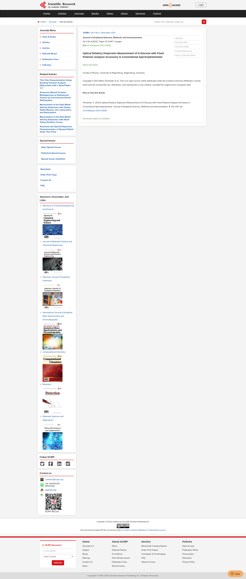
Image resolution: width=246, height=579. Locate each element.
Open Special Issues (51, 147)
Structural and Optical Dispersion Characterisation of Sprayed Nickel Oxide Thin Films (56, 129)
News (110, 13)
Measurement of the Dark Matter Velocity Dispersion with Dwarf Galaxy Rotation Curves (55, 119)
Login (201, 4)
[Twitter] (42, 463)
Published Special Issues (53, 153)
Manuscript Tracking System (154, 546)
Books (95, 13)
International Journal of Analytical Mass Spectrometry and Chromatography (57, 316)
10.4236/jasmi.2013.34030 (99, 45)
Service (145, 541)
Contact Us (45, 180)
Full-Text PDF (180, 42)
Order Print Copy (48, 175)
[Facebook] (51, 463)
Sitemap (86, 558)
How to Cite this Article (184, 55)
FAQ (42, 185)
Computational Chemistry (54, 352)
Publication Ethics (190, 550)
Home (46, 13)
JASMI (86, 32)
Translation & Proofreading (153, 554)
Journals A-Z (88, 546)
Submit (157, 13)
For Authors (117, 554)
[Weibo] (68, 463)
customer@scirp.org (54, 479)
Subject (85, 550)
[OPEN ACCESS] (172, 5)
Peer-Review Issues (121, 558)
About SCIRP (120, 541)
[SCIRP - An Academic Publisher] (57, 5)
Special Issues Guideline (53, 159)
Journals (79, 13)
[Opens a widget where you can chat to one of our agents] (235, 574)
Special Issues (118, 566)
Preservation (188, 554)
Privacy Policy (188, 562)
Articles (62, 13)
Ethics (114, 546)
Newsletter (45, 169)
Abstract (178, 38)
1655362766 (50, 490)
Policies (187, 541)
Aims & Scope (49, 37)
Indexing (46, 65)
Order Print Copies (149, 550)
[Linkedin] (59, 463)
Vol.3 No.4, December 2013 (103, 32)
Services (140, 13)
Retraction (187, 558)
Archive (46, 48)
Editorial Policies (119, 550)
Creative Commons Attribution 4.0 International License (144, 530)
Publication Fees (50, 59)
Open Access (188, 546)
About (124, 13)
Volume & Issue (148, 562)
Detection (47, 384)
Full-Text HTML (181, 47)
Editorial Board (49, 53)
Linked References (183, 51)
